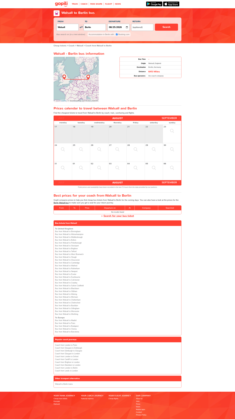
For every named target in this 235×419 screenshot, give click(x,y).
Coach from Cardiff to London (66, 359)
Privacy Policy (141, 415)
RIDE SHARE (96, 4)
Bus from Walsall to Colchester (67, 280)
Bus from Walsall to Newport (66, 271)
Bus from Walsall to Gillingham (67, 308)
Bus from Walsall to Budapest (67, 326)
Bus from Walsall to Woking (66, 294)
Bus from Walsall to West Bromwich (69, 254)
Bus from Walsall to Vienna (66, 329)
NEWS (118, 4)
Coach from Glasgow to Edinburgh (68, 348)
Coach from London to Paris (66, 345)
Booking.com (109, 34)
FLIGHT (108, 4)
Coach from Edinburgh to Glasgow (68, 351)
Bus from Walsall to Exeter (65, 274)
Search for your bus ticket (118, 216)
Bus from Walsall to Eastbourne (67, 277)
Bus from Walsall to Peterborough (68, 243)
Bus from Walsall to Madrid (65, 320)
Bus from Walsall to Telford (65, 251)
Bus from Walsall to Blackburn (67, 288)
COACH (84, 4)
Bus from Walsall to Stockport (67, 246)
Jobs (138, 401)
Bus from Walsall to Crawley (66, 283)
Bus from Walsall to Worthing (66, 314)
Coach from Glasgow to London (67, 354)
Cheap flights (113, 399)
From (61, 21)
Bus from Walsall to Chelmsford (67, 303)
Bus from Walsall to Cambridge (67, 263)
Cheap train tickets (60, 399)
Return (136, 21)
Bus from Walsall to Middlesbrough (69, 237)
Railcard (57, 404)
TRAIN (75, 4)
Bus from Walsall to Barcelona (67, 332)
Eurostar (57, 401)
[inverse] (81, 27)
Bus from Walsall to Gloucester (67, 260)
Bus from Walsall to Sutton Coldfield (69, 286)
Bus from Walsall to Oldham (66, 291)
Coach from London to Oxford (66, 356)
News (138, 407)
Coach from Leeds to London (66, 371)
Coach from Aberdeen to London (67, 365)
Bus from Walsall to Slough (66, 257)
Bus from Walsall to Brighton (66, 249)
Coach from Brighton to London (67, 362)
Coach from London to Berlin (66, 368)
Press (138, 404)
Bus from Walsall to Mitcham (66, 297)
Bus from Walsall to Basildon (66, 306)
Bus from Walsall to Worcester (67, 311)
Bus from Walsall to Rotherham (67, 269)
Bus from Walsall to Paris (65, 323)
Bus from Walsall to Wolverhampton (69, 234)
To (86, 21)
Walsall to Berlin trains (64, 384)
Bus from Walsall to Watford (66, 266)
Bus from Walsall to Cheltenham (68, 300)
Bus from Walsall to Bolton (65, 240)
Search (166, 27)
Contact (139, 412)
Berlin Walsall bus (61, 203)
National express (87, 399)
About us (139, 399)
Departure (114, 21)
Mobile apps (140, 409)
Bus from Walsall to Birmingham (68, 231)
